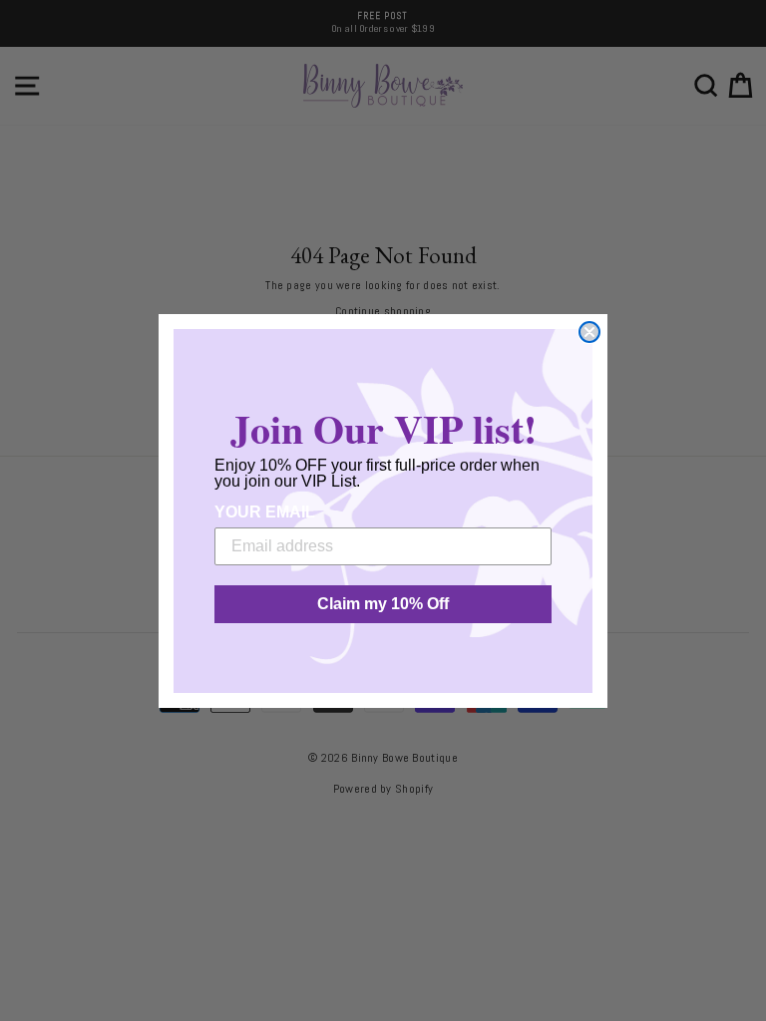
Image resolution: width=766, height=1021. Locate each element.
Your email (264, 512)
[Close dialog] (589, 332)
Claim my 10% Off (383, 603)
